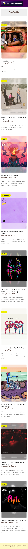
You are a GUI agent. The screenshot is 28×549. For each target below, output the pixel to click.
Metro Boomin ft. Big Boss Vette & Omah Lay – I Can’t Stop (13, 291)
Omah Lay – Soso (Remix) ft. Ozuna (13, 348)
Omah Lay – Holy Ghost (9, 175)
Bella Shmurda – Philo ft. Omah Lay (13, 520)
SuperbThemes (14, 546)
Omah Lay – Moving (8, 61)
